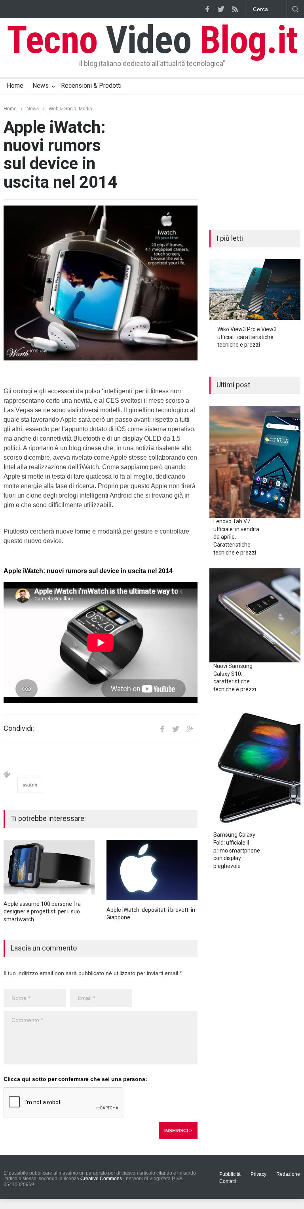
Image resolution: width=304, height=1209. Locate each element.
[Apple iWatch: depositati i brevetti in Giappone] (152, 870)
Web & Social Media (70, 108)
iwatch (30, 785)
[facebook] (207, 9)
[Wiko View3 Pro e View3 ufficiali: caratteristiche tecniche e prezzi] (254, 289)
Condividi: (19, 728)
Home (15, 85)
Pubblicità (230, 1174)
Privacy (258, 1174)
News (40, 85)
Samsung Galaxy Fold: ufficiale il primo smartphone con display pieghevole (236, 850)
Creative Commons (101, 1178)
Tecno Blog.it (152, 40)
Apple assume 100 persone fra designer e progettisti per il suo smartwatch (42, 911)
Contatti (227, 1181)
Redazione (288, 1174)
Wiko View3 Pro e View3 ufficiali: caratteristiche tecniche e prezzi (247, 337)
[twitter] (221, 9)
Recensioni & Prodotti (91, 85)
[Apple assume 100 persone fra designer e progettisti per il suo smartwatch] (49, 867)
